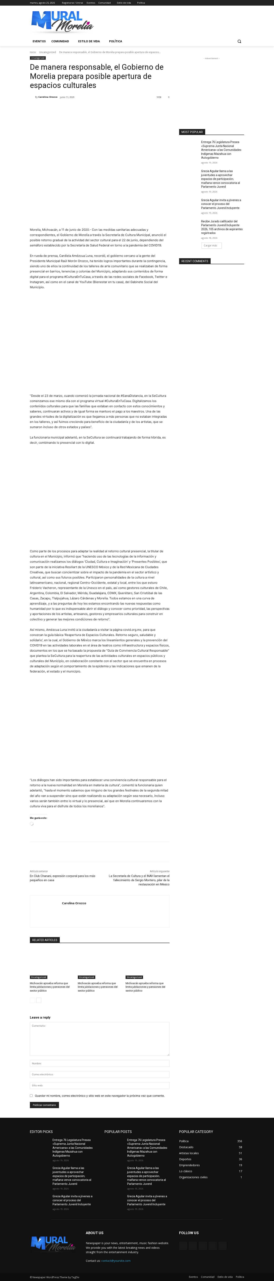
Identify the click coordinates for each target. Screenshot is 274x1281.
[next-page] (38, 1000)
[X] (230, 3)
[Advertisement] (212, 85)
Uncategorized (47, 52)
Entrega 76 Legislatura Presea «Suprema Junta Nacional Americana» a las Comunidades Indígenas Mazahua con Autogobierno (221, 149)
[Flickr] (203, 1246)
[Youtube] (241, 3)
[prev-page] (32, 1000)
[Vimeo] (236, 3)
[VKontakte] (222, 1246)
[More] (96, 107)
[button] (239, 41)
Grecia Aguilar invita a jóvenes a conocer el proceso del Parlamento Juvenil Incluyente (221, 204)
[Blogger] (183, 1246)
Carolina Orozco (47, 96)
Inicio (33, 52)
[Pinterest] (77, 107)
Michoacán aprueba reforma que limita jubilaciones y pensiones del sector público (50, 987)
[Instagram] (225, 3)
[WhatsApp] (86, 107)
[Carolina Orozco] (32, 97)
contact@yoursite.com (116, 1261)
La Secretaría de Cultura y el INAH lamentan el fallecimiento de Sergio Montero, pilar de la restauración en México (139, 880)
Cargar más (210, 245)
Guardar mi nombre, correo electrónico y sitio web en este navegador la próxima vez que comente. (100, 1095)
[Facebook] (219, 3)
